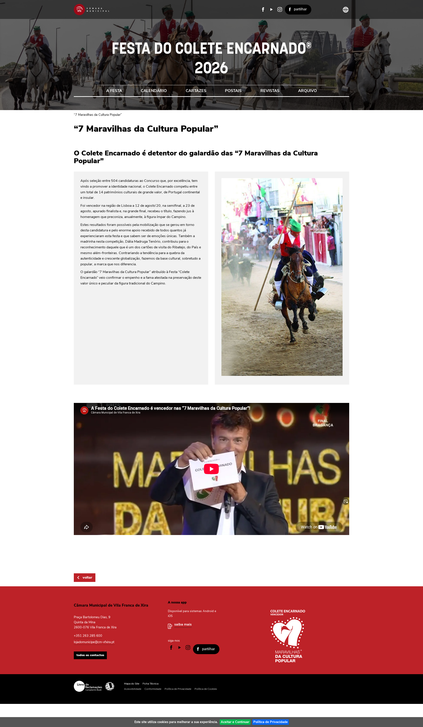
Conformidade (153, 689)
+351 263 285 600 (88, 635)
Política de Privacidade (270, 722)
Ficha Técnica (150, 683)
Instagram (279, 9)
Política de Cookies (206, 689)
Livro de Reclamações (88, 686)
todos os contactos (90, 655)
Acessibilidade (109, 686)
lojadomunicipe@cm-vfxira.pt (94, 642)
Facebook (263, 9)
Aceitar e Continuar (235, 722)
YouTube (271, 9)
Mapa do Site (131, 683)
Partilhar (300, 9)
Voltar (87, 577)
